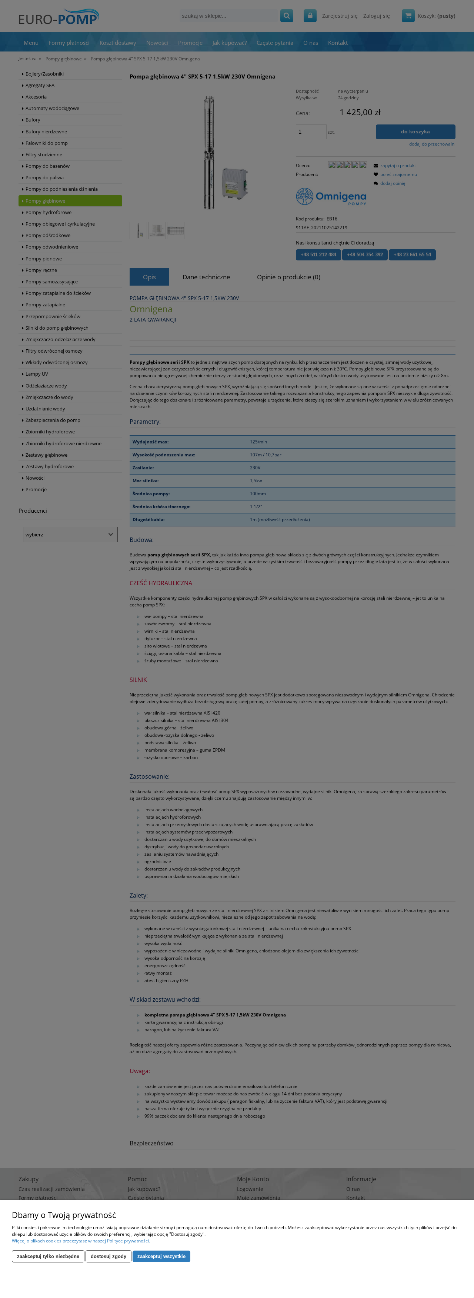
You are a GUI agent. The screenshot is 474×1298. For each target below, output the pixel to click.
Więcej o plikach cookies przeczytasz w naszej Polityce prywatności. (81, 1241)
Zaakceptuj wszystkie (161, 1256)
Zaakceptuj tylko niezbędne (48, 1256)
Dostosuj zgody (108, 1256)
